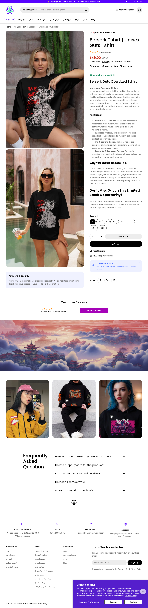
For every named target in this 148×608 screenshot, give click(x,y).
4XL (93, 228)
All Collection (20, 27)
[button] (95, 52)
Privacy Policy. (136, 569)
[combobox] (54, 10)
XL (114, 221)
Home (8, 27)
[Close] (139, 263)
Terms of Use (123, 569)
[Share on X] (107, 280)
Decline (133, 602)
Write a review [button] (94, 310)
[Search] (86, 9)
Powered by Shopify (38, 603)
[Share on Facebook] (100, 280)
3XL (130, 221)
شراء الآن (116, 243)
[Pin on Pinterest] (114, 280)
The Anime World (20, 603)
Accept (113, 602)
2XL (122, 221)
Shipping (105, 61)
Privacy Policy (131, 595)
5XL (102, 228)
